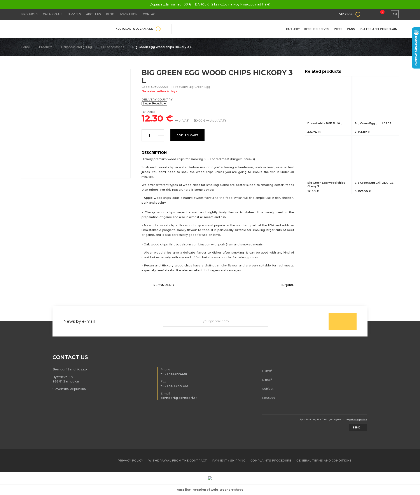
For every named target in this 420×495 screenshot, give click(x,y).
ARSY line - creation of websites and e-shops (210, 489)
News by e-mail (79, 321)
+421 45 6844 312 (174, 386)
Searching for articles (206, 29)
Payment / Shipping (228, 460)
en (395, 14)
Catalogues (52, 14)
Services (74, 14)
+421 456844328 (174, 374)
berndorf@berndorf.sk (179, 398)
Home (25, 47)
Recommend (163, 285)
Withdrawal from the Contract (177, 460)
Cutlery (293, 29)
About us (93, 14)
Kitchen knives (316, 29)
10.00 (198, 120)
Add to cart (187, 135)
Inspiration (128, 14)
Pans (351, 29)
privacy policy (358, 419)
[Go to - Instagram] (395, 460)
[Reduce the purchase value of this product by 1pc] (161, 138)
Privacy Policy (130, 460)
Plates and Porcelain (378, 29)
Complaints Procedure (270, 460)
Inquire (287, 285)
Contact (150, 14)
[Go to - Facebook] (388, 460)
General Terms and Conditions (324, 460)
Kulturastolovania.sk (134, 28)
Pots (338, 29)
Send (343, 321)
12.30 (152, 118)
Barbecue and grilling (76, 47)
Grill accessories (112, 47)
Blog (110, 14)
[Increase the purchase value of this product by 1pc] (161, 132)
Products (29, 14)
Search (234, 29)
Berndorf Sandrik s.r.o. (52, 29)
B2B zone (346, 14)
